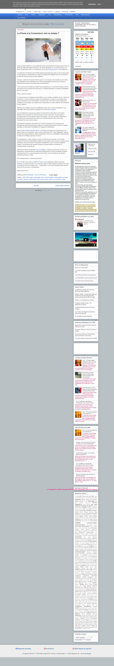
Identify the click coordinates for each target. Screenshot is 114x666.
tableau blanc (83, 612)
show (93, 605)
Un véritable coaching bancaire (83, 316)
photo (88, 590)
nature (95, 574)
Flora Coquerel (85, 546)
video (76, 624)
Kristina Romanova (89, 559)
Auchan (89, 507)
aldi (86, 501)
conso (42, 177)
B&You (91, 509)
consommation (58, 177)
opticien (94, 583)
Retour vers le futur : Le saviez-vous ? (88, 101)
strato (90, 609)
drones (76, 535)
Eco (50, 14)
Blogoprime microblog (24, 648)
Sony (96, 608)
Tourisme (88, 618)
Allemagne (91, 501)
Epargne (77, 543)
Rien (93, 600)
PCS (76, 588)
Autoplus (19, 163)
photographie (93, 590)
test (96, 615)
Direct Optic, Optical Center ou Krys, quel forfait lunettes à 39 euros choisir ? (88, 115)
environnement (92, 541)
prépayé (84, 594)
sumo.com (80, 611)
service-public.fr (51, 109)
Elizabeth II (89, 540)
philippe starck (82, 590)
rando (95, 597)
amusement (88, 502)
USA (87, 621)
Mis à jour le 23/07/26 (91, 145)
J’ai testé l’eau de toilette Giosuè (84, 281)
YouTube (88, 628)
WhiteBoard (88, 625)
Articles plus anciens (62, 185)
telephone (88, 614)
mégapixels (82, 569)
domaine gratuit (84, 533)
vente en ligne (93, 622)
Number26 (84, 581)
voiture (64, 179)
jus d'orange (84, 558)
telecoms (94, 612)
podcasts (89, 593)
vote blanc (94, 624)
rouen (95, 600)
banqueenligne (82, 510)
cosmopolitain (89, 525)
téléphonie (78, 615)
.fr (75, 496)
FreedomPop (89, 549)
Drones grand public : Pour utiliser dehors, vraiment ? (85, 453)
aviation (76, 509)
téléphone (94, 614)
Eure (80, 544)
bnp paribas (83, 513)
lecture (76, 562)
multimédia (77, 574)
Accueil (19, 14)
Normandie (78, 581)
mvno (87, 574)
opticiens (77, 584)
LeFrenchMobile (82, 562)
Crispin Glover (78, 528)
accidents (92, 498)
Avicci (80, 509)
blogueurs (77, 513)
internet (90, 555)
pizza (87, 591)
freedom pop (83, 549)
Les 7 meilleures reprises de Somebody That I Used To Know (85, 402)
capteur (81, 516)
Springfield (80, 609)
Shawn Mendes (86, 605)
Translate (88, 640)
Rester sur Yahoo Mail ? (81, 267)
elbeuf (84, 537)
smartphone (78, 606)
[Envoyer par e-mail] (50, 175)
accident (87, 498)
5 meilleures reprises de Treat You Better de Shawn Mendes (84, 290)
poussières (78, 594)
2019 (27, 177)
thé (75, 617)
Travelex (90, 619)
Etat (38, 179)
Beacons (90, 154)
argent (31, 177)
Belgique (86, 512)
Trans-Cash (94, 618)
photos (77, 591)
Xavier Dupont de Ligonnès (87, 627)
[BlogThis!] (52, 175)
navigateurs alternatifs (90, 575)
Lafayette (81, 561)
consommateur (49, 177)
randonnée (77, 599)
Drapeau (91, 533)
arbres (93, 506)
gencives (95, 549)
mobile (82, 572)
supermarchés (93, 611)
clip (88, 519)
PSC (96, 596)
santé (76, 603)
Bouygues (88, 513)
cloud (91, 519)
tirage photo (86, 617)
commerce (78, 520)
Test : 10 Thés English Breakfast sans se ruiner (89, 75)
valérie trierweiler (84, 622)
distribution (82, 532)
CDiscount (90, 517)
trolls (84, 621)
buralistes (86, 515)
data (83, 528)
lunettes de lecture (90, 565)
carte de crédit (78, 517)
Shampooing (78, 605)
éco (86, 535)
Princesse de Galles (84, 596)
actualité (78, 499)
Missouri (77, 572)
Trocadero (80, 621)
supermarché (87, 611)
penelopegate (87, 588)
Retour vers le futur (86, 600)
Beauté (81, 512)
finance (79, 546)
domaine (77, 533)
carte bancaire (93, 516)
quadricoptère (83, 597)
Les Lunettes (21, 17)
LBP (84, 561)
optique (82, 584)
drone (95, 533)
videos (80, 624)
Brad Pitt (82, 515)
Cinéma (85, 519)
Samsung (88, 602)
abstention (82, 498)
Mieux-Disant (85, 14)
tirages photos (93, 617)
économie (20, 179)
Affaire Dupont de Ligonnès (89, 499)
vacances (91, 621)
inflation (77, 555)
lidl (90, 562)
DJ (96, 532)
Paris (82, 587)
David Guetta (88, 528)
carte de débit (85, 517)
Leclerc (95, 561)
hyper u (84, 553)
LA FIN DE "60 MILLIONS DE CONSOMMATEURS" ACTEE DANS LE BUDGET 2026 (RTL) (85, 24)
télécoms (77, 614)
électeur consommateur (30, 179)
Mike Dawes (81, 571)
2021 (92, 496)
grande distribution (92, 550)
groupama (89, 552)
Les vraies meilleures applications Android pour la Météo (89, 129)
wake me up (78, 625)
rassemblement (84, 599)
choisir (81, 519)
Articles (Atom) (47, 190)
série (85, 603)
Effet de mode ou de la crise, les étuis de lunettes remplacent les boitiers (89, 88)
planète (79, 593)
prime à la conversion (55, 179)
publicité (77, 597)
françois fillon (80, 547)
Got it (99, 4)
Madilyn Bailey (84, 566)
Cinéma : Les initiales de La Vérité (84, 300)
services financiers (92, 603)
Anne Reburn (86, 504)
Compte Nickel (93, 520)
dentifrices (94, 529)
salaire (83, 602)
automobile (37, 177)
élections (94, 538)
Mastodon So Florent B (81, 488)
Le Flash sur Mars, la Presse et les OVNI (86, 338)
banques (89, 510)
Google (77, 550)
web (83, 625)
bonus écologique (41, 149)
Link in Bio (94, 562)
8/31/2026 (91, 32)
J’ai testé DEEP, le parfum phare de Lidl (86, 278)
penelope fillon (80, 588)
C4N (77, 14)
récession (91, 599)
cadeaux (95, 515)
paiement (94, 586)
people (92, 588)
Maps (95, 566)
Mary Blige (89, 568)
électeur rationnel (87, 538)
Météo (91, 569)
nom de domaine (92, 580)
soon (76, 609)
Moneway (95, 572)
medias (95, 568)
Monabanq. (88, 572)
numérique (90, 581)
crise (76, 526)
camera (76, 516)
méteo (87, 569)
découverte (94, 528)
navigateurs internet (80, 577)
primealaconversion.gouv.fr (31, 130)
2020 (90, 496)
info (81, 555)
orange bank (78, 586)
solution (77, 608)
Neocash (83, 578)
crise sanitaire (93, 526)
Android (94, 502)
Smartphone (58, 14)
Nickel (80, 580)
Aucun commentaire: (41, 174)
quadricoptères (90, 597)
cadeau (91, 515)
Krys (96, 559)
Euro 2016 (83, 544)
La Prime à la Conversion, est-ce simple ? (38, 33)
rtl (75, 602)
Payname (95, 587)
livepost (77, 563)
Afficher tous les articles (57, 24)
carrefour (86, 516)
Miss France (87, 571)
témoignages (85, 615)
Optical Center (87, 583)
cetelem (95, 517)
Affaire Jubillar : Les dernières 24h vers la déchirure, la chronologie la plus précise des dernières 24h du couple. (86, 295)
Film (94, 544)
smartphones (87, 606)
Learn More (92, 4)
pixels (84, 591)
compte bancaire (85, 520)
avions (87, 509)
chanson (77, 519)
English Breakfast (84, 541)
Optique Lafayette (89, 584)
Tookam (82, 618)
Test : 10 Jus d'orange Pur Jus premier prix (89, 412)
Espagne (87, 543)
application (78, 506)
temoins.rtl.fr (91, 615)
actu (96, 498)
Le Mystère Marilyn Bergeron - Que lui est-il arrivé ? (89, 222)
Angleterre (41, 14)
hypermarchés (89, 553)
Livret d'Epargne (86, 563)
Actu (26, 14)
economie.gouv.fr (53, 69)
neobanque (77, 578)
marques (83, 568)
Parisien (41, 162)
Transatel (77, 619)
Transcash (82, 619)
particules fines (88, 587)
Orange (95, 584)
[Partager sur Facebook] (55, 175)
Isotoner (82, 556)
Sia (96, 605)
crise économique (84, 526)
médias (77, 569)
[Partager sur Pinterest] (57, 175)
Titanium (77, 618)
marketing (77, 568)
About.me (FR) (92, 148)
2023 (76, 498)
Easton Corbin (82, 535)
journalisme (94, 556)
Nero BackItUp (88, 578)
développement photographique (82, 530)
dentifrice (88, 529)
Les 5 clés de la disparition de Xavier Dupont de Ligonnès (85, 312)
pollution (94, 593)
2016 (77, 496)
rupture (80, 602)
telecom (89, 612)
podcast (84, 593)
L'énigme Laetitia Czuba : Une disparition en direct (83, 303)
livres (81, 563)
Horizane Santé (78, 553)
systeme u (77, 612)
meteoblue (78, 66)
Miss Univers (94, 571)
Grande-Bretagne (80, 552)
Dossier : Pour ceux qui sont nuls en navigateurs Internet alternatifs (86, 443)
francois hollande (88, 547)
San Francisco (93, 602)
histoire (95, 552)
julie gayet (77, 558)
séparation (80, 603)
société (95, 606)
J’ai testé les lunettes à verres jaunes (85, 275)
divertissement (90, 532)
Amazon (81, 502)
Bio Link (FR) (91, 151)
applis (90, 506)
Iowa (94, 555)
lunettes (83, 565)
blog (96, 512)
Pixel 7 (81, 591)
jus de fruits (90, 558)
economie (94, 535)
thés (78, 617)
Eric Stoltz (82, 543)
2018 (23, 177)
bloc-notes (91, 512)
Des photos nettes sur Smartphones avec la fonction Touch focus (85, 334)
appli (95, 504)
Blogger (89, 653)
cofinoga (95, 519)
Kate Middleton (81, 559)
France (42, 179)
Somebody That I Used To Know (87, 608)
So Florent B (68, 14)
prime (46, 179)
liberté (88, 562)
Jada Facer (87, 556)
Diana (92, 530)
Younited (83, 628)
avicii (83, 509)
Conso (33, 14)
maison (91, 566)
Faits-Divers (90, 544)
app (92, 504)
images (95, 553)
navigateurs (78, 575)
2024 (79, 498)
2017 (80, 496)
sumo (76, 611)
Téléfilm (83, 614)
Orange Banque (87, 586)
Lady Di (76, 561)
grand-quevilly (82, 550)
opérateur (80, 583)
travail (86, 619)
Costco (95, 525)
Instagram (85, 555)
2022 (96, 496)
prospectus (92, 596)
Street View (94, 609)
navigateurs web (92, 577)
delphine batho (79, 529)
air (84, 501)
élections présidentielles (80, 540)
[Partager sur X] (53, 175)
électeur (89, 537)
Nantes (91, 574)
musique (83, 574)
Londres (92, 563)
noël (85, 580)
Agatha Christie (79, 501)
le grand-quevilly (89, 561)
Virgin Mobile (85, 624)
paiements (77, 587)
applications (84, 506)
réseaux (80, 600)
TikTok (80, 617)
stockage (85, 609)
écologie (65, 177)
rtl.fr (77, 602)
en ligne (77, 541)
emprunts (94, 540)
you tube (79, 628)
